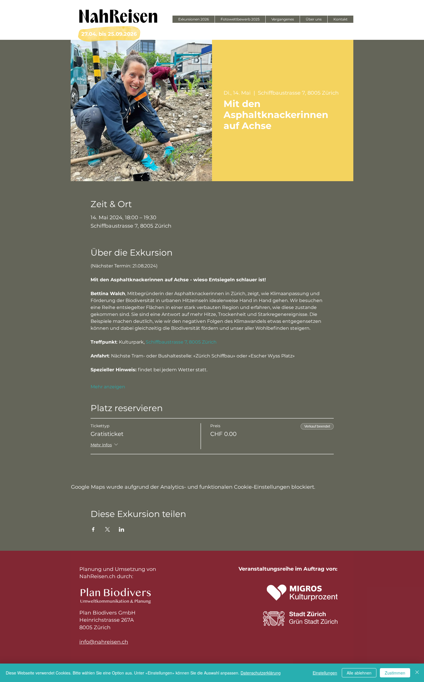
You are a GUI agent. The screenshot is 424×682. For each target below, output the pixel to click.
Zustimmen (395, 673)
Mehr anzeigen (108, 386)
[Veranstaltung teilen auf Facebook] (93, 529)
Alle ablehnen (359, 673)
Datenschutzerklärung (261, 673)
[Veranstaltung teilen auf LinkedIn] (121, 529)
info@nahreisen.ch (103, 642)
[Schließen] (417, 672)
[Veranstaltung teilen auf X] (107, 529)
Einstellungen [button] (325, 673)
